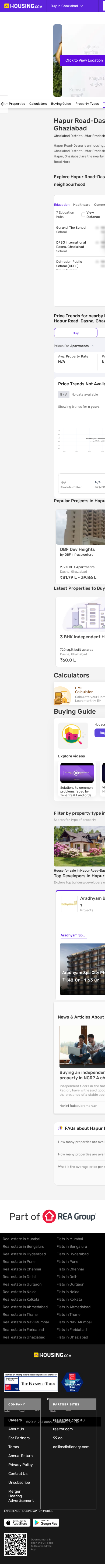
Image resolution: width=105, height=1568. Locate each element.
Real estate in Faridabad (23, 1329)
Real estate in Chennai (22, 1269)
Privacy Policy (20, 1464)
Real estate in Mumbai (21, 1239)
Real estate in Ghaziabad (24, 1337)
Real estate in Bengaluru (23, 1246)
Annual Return (20, 1456)
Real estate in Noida (20, 1292)
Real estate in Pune (19, 1261)
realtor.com (63, 1429)
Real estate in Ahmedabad (25, 1307)
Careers (15, 1420)
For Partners (19, 1438)
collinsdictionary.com (71, 1447)
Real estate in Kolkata (21, 1299)
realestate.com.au (69, 1420)
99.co (57, 1438)
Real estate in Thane (20, 1314)
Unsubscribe (19, 1482)
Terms (13, 1447)
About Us (16, 1429)
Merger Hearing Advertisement (21, 1496)
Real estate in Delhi (19, 1276)
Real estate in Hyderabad (24, 1254)
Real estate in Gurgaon (22, 1284)
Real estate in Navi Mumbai (26, 1322)
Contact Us (17, 1473)
